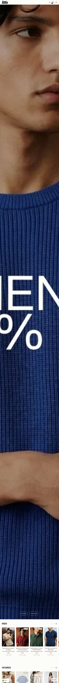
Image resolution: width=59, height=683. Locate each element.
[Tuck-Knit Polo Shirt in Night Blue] (50, 636)
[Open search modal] (49, 2)
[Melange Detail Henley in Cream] (8, 636)
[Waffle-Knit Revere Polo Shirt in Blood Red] (22, 636)
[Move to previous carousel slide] (52, 623)
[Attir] (5, 2)
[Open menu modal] (56, 2)
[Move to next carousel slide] (55, 623)
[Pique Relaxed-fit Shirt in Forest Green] (36, 636)
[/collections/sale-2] (29, 312)
